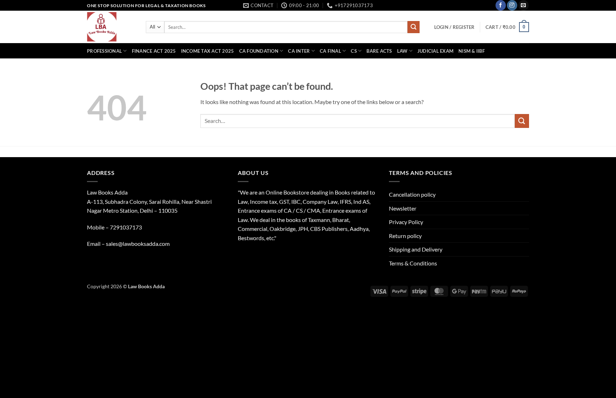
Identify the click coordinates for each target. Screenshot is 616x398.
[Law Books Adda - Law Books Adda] (111, 27)
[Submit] (413, 27)
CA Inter (299, 51)
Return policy (405, 235)
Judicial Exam (435, 51)
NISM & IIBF (471, 51)
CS (354, 51)
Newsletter (402, 208)
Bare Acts (379, 51)
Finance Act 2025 (154, 51)
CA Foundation (258, 51)
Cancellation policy (412, 194)
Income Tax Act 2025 (207, 51)
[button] (454, 27)
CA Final (330, 51)
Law (402, 51)
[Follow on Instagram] (512, 5)
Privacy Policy (406, 221)
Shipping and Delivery (415, 249)
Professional (104, 51)
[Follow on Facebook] (501, 5)
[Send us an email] (523, 5)
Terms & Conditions (413, 263)
